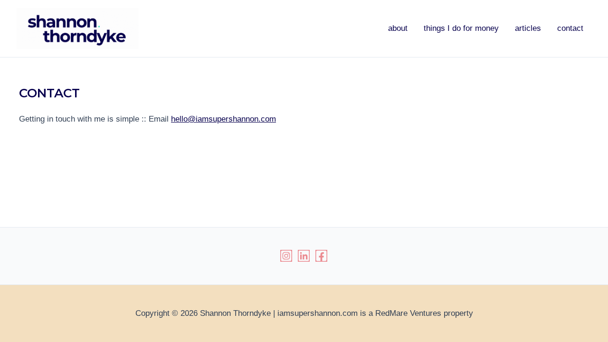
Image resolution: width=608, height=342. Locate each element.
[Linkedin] (304, 256)
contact (570, 28)
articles (528, 28)
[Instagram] (286, 256)
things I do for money (461, 28)
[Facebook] (321, 256)
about (398, 28)
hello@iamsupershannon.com (223, 119)
